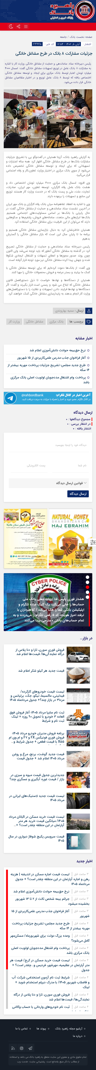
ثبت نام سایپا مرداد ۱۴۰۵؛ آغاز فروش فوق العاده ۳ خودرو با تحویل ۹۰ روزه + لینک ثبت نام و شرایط (37, 716)
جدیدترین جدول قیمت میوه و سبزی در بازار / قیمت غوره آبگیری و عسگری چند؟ (37, 777)
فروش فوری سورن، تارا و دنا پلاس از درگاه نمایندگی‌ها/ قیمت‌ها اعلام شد (40, 652)
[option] (48, 602)
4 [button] (87, 592)
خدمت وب (22, 1062)
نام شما (82, 465)
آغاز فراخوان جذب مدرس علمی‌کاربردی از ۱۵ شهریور (51, 357)
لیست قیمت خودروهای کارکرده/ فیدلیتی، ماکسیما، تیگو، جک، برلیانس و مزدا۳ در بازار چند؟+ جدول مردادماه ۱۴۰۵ (37, 696)
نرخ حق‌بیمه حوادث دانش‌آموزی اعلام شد (58, 350)
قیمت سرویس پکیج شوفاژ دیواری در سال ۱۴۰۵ (36, 838)
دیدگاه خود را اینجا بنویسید (70, 445)
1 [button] (87, 577)
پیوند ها (41, 1028)
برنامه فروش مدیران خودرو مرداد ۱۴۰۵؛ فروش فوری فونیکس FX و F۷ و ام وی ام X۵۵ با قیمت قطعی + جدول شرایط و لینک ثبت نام (36, 740)
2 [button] (87, 582)
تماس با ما (21, 1028)
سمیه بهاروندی (64, 310)
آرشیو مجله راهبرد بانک (68, 1028)
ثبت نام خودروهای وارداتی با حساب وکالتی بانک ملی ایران (50, 1009)
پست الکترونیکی (36, 465)
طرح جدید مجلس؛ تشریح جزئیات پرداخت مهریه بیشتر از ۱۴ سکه (48, 368)
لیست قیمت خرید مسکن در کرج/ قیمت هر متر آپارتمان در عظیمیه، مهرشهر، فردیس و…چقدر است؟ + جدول (49, 965)
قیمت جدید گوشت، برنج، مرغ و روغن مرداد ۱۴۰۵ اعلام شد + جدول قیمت (38, 756)
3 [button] (87, 587)
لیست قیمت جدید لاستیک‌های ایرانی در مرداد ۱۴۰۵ (36, 798)
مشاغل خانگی (34, 321)
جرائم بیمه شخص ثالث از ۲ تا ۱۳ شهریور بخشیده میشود (52, 901)
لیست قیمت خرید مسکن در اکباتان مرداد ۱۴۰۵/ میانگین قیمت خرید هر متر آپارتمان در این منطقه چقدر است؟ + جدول (36, 823)
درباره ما (77, 1036)
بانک (72, 37)
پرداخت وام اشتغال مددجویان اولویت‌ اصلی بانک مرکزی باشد (49, 380)
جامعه (63, 37)
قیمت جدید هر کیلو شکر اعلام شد (41, 670)
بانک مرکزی (56, 321)
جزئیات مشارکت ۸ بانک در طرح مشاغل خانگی (53, 53)
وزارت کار (14, 321)
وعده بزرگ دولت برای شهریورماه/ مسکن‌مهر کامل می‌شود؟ (49, 938)
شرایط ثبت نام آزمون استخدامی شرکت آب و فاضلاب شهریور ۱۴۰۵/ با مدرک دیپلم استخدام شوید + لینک (50, 982)
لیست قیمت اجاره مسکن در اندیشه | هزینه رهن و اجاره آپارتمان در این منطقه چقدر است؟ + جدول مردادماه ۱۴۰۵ (49, 879)
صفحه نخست (83, 37)
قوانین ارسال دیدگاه (69, 483)
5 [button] (87, 597)
